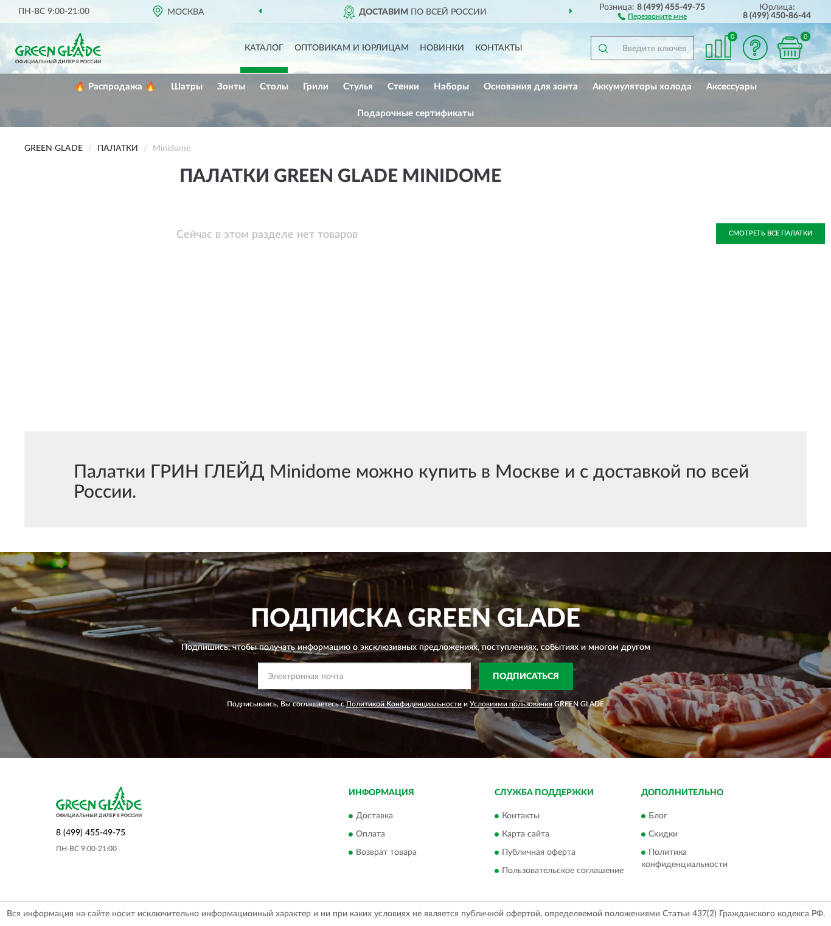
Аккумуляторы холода (642, 86)
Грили (316, 86)
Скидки (663, 834)
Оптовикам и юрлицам (351, 48)
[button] (652, 15)
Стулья (358, 86)
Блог (657, 816)
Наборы (451, 86)
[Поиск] (603, 48)
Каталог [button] (264, 48)
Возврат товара (386, 853)
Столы (274, 86)
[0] (789, 47)
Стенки (403, 86)
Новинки (442, 48)
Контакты (499, 48)
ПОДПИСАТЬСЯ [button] (526, 676)
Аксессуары (731, 86)
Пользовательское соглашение (563, 871)
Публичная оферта (538, 853)
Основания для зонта (531, 86)
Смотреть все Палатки (770, 233)
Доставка (374, 816)
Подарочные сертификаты (415, 113)
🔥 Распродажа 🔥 (115, 86)
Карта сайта (525, 834)
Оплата (370, 834)
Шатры (187, 86)
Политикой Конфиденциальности (404, 704)
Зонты (231, 86)
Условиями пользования (511, 704)
